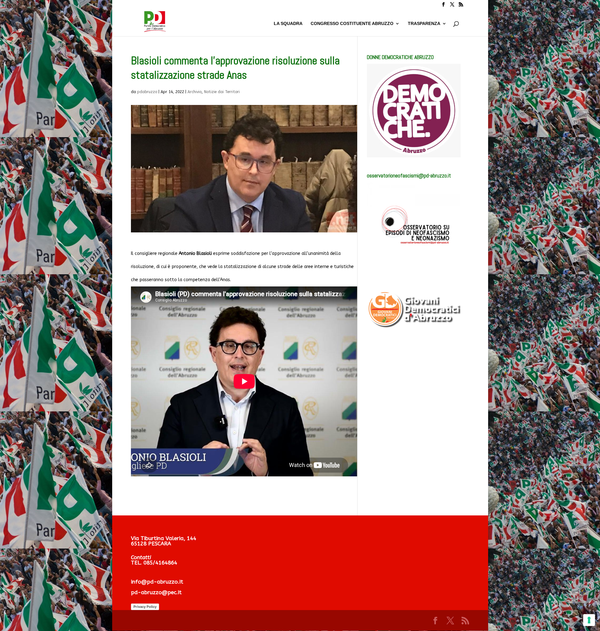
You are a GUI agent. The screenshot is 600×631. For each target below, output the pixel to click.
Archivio (195, 92)
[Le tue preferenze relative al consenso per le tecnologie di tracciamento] (589, 620)
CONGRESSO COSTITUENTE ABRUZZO (352, 23)
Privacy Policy (145, 606)
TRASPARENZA (424, 23)
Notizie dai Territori (222, 92)
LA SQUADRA (288, 23)
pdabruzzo (147, 92)
